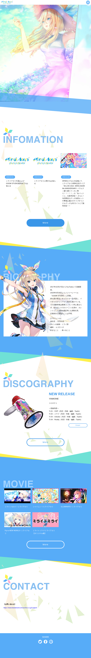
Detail (78, 425)
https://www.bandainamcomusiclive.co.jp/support (20, 608)
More (45, 223)
